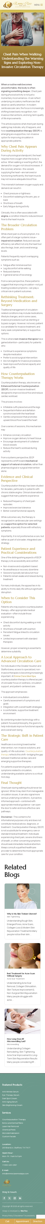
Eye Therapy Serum (10, 1095)
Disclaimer (18, 1215)
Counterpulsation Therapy (14, 1119)
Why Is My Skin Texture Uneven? (22, 913)
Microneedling (13, 1044)
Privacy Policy (7, 1215)
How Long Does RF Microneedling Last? (16, 1040)
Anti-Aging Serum (10, 1101)
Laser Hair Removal (10, 1126)
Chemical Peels (9, 1129)
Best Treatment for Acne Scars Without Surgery (21, 974)
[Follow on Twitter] (10, 1198)
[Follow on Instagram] (15, 1198)
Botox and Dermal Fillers (12, 1123)
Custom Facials (9, 1136)
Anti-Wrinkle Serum (10, 1091)
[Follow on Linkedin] (20, 1198)
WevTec (24, 1211)
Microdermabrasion (10, 1133)
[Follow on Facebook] (4, 1198)
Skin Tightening (13, 916)
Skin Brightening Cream (12, 1105)
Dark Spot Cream (9, 1098)
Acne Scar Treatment (16, 979)
